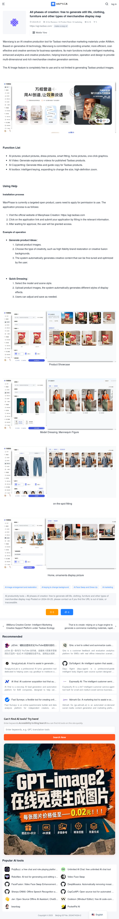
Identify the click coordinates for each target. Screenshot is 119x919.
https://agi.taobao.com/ (41, 25)
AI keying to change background (55, 587)
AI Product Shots (64, 22)
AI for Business (51, 22)
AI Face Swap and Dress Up (85, 587)
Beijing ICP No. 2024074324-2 (68, 915)
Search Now (59, 737)
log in (114, 4)
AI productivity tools (14, 595)
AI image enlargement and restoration (21, 587)
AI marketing (77, 22)
